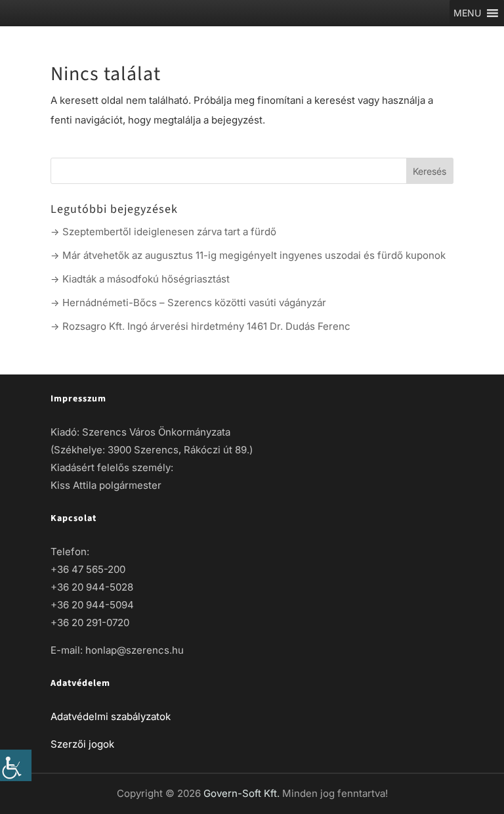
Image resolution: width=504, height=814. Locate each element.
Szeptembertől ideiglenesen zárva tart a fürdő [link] (169, 231)
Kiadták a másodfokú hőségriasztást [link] (146, 279)
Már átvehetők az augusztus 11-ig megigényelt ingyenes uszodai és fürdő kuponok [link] (254, 255)
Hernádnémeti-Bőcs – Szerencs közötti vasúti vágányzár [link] (194, 302)
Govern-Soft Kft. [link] (242, 793)
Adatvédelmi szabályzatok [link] (111, 716)
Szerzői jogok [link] (82, 744)
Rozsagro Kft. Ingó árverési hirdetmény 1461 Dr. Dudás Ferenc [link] (206, 326)
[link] (16, 765)
